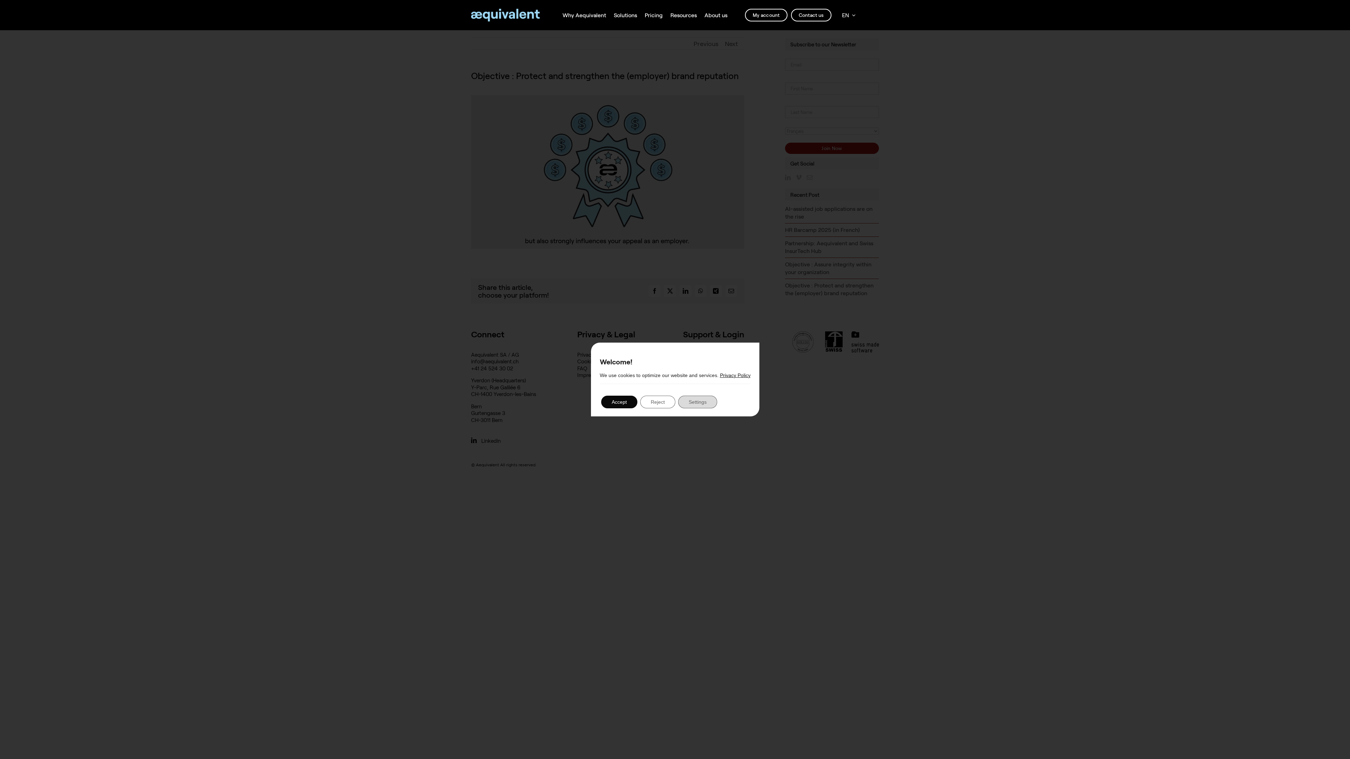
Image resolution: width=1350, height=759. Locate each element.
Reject (658, 402)
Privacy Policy (735, 375)
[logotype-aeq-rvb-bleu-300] (505, 12)
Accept (619, 402)
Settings (698, 402)
